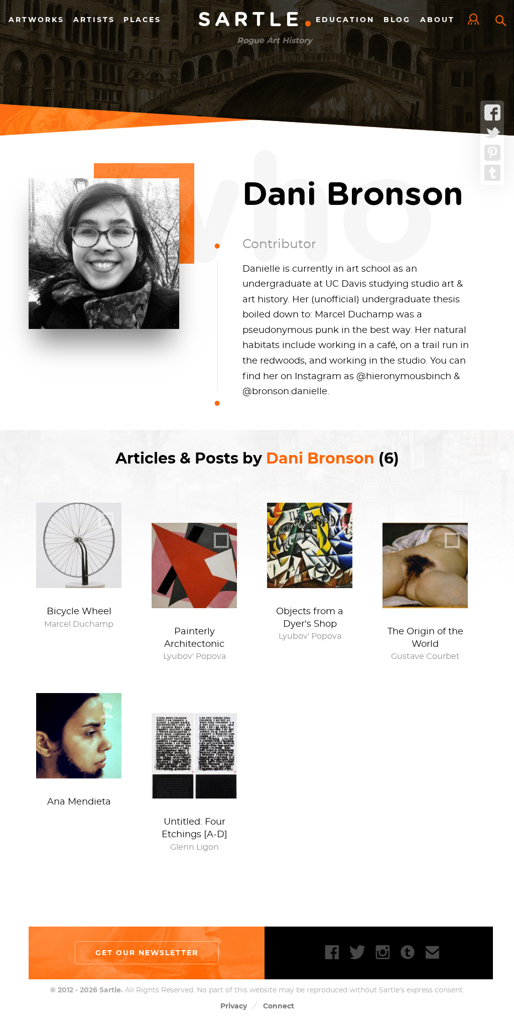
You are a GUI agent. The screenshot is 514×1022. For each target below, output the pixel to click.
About (437, 19)
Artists (94, 19)
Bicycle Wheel (79, 611)
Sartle (255, 20)
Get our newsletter (146, 952)
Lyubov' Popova (194, 656)
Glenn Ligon (194, 847)
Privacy (233, 1005)
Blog (397, 19)
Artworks (36, 19)
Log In (476, 20)
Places (142, 19)
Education (345, 19)
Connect (278, 1005)
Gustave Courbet (425, 656)
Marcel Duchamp (78, 624)
